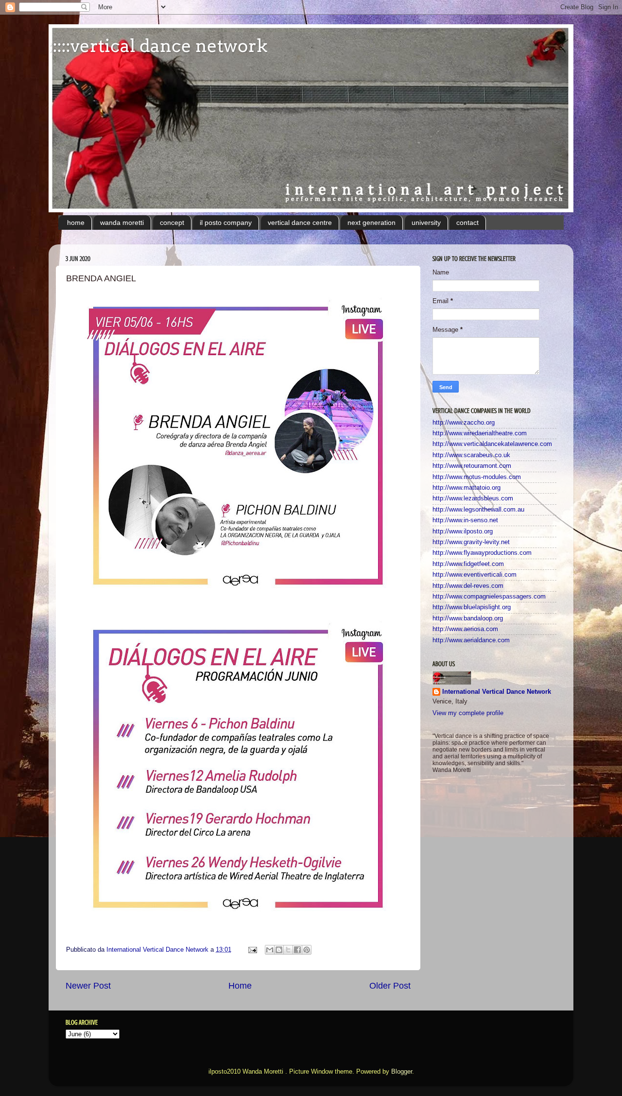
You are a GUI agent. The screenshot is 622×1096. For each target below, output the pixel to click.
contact (467, 222)
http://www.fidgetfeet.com (468, 564)
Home (240, 986)
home (76, 222)
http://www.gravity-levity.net (471, 542)
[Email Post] (252, 949)
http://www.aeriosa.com (465, 629)
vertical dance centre (300, 222)
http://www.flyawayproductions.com (482, 552)
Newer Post (88, 986)
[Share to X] (288, 950)
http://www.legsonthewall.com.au (478, 509)
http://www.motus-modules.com (476, 477)
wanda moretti (122, 222)
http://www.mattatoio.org (466, 487)
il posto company (226, 222)
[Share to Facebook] (297, 950)
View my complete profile (467, 713)
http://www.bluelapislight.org (471, 607)
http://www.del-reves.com (467, 585)
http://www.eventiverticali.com (474, 574)
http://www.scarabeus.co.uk (471, 455)
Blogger (401, 1071)
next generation (371, 222)
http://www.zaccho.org (463, 422)
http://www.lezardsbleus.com (472, 498)
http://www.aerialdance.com (471, 640)
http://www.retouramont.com (471, 465)
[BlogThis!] (279, 950)
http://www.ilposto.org (462, 531)
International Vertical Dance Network (496, 691)
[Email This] (270, 950)
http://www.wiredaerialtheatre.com (479, 433)
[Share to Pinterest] (306, 950)
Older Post (390, 986)
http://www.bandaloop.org (467, 618)
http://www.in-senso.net (465, 520)
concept (172, 222)
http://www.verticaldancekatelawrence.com (492, 444)
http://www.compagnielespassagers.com (489, 596)
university (426, 222)
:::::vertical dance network (158, 45)
